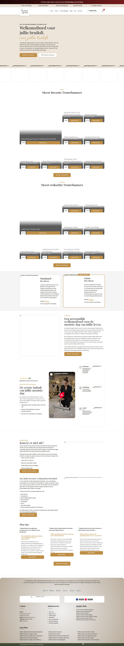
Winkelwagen (52, 615)
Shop (56, 11)
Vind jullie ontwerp (47, 55)
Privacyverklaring (53, 621)
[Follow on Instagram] (86, 599)
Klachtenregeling (53, 623)
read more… (32, 557)
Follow (81, 599)
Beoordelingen (64, 11)
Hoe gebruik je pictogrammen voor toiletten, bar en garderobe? (31, 537)
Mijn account (52, 613)
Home (51, 11)
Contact (80, 11)
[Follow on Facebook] (77, 599)
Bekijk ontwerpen (28, 55)
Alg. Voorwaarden (53, 619)
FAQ (75, 11)
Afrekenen (51, 617)
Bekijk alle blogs (62, 563)
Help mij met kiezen (29, 471)
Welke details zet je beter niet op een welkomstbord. (61, 534)
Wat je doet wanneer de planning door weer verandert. (91, 534)
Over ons (51, 612)
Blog (71, 11)
